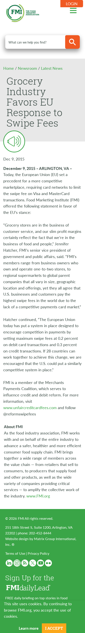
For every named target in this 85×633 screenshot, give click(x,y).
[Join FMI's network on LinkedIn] (9, 563)
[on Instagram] (17, 563)
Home (9, 68)
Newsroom (28, 68)
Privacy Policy (38, 553)
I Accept (54, 628)
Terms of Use (15, 553)
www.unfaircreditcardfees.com (30, 407)
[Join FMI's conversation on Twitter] (32, 563)
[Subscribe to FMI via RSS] (24, 563)
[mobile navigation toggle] (73, 10)
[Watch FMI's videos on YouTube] (40, 563)
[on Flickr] (48, 563)
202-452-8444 (40, 532)
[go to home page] (22, 12)
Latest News (52, 68)
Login (72, 3)
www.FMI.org (38, 496)
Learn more (29, 628)
